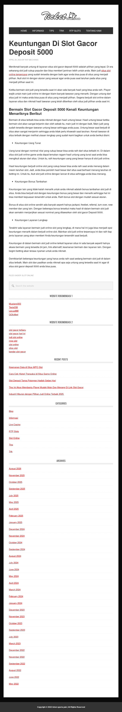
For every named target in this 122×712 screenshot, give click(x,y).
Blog (11, 411)
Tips (11, 444)
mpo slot (13, 340)
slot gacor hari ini (17, 333)
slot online (14, 344)
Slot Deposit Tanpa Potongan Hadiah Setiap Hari (32, 380)
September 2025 (17, 488)
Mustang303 (15, 303)
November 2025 (17, 475)
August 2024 (15, 555)
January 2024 (15, 603)
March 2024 (15, 589)
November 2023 (17, 616)
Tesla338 (13, 307)
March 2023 (15, 643)
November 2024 (17, 535)
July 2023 (13, 636)
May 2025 (14, 502)
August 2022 (15, 670)
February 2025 (16, 515)
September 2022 (17, 663)
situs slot (13, 347)
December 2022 (17, 650)
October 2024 (15, 542)
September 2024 (17, 549)
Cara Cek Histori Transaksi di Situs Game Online (33, 373)
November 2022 (17, 656)
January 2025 (15, 522)
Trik (10, 451)
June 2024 (14, 569)
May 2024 (14, 576)
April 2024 (14, 582)
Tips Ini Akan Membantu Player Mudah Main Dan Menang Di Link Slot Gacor (46, 387)
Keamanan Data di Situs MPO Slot (26, 367)
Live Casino (14, 424)
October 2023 (15, 623)
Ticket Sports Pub (61, 16)
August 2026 (15, 468)
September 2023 (17, 629)
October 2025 (15, 481)
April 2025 (14, 508)
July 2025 (13, 495)
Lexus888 (13, 310)
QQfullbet (13, 314)
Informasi (13, 417)
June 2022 (14, 677)
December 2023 (17, 609)
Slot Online (28, 275)
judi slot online (15, 337)
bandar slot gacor (17, 351)
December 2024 (17, 529)
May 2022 (14, 683)
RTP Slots (14, 431)
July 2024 (13, 562)
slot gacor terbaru (17, 329)
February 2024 (16, 596)
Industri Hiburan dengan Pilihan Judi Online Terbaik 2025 (36, 393)
